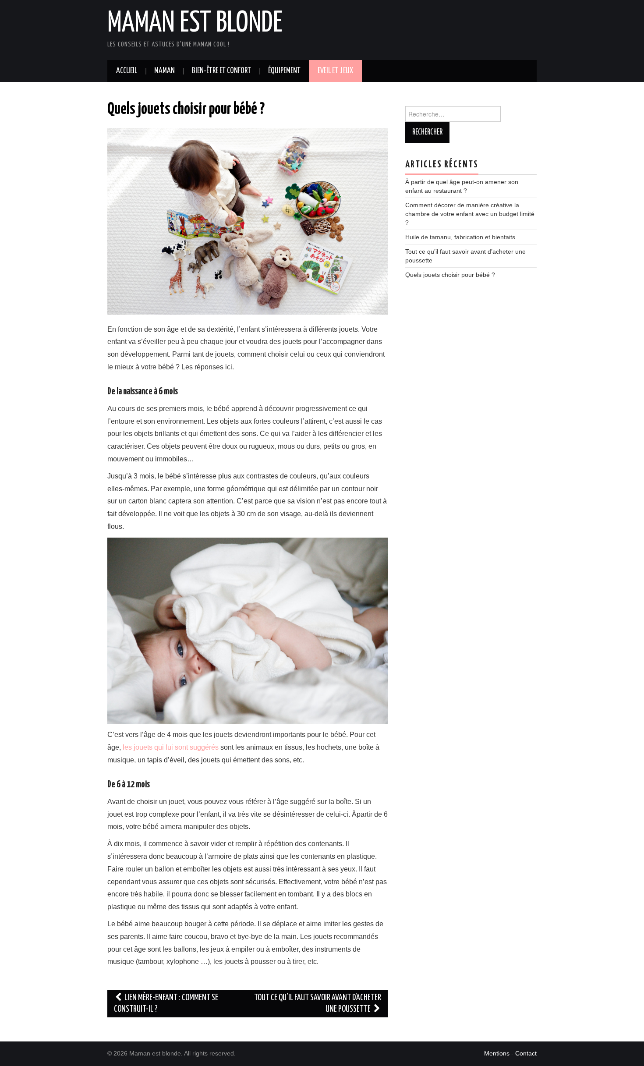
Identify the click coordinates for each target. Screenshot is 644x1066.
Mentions (497, 1053)
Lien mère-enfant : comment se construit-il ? (166, 1003)
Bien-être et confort (221, 71)
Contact (526, 1053)
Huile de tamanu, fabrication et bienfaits (460, 237)
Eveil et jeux (335, 71)
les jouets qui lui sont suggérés (170, 747)
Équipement (284, 71)
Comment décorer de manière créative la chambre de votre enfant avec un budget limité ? (469, 214)
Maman (164, 71)
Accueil (126, 71)
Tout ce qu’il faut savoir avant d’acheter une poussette (317, 1003)
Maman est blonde (195, 24)
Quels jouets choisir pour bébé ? (450, 274)
